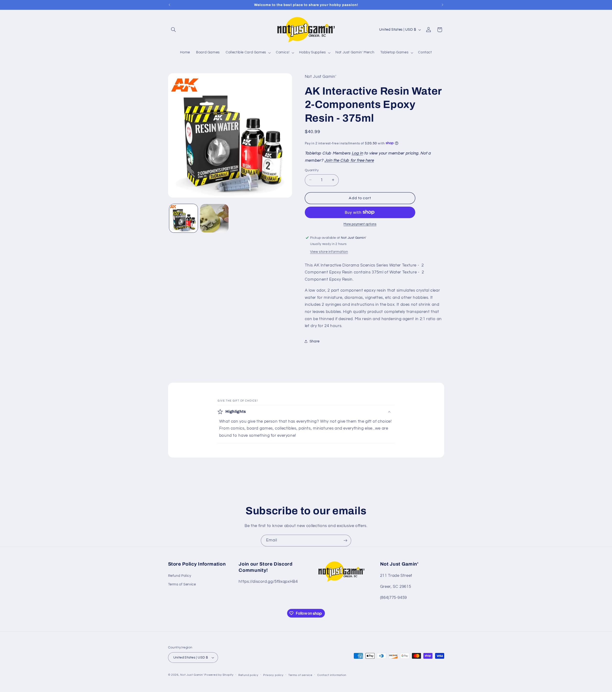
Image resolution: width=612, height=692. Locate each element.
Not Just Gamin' (191, 675)
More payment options (360, 224)
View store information (329, 251)
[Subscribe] (345, 540)
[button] (173, 29)
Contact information (331, 675)
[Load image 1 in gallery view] (183, 218)
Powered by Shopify (218, 675)
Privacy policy (273, 675)
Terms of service (300, 675)
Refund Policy (179, 576)
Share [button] (315, 341)
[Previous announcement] (169, 5)
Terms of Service (182, 584)
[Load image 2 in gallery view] (214, 218)
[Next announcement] (442, 5)
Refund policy (248, 675)
